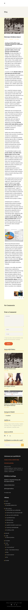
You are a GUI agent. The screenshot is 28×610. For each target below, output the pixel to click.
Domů (6, 501)
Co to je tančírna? (10, 547)
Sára (6, 39)
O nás (6, 543)
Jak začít (7, 533)
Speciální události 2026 (11, 505)
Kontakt (7, 560)
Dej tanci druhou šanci (10, 368)
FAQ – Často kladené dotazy (12, 549)
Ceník (6, 535)
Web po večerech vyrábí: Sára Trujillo (14, 602)
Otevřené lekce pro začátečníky (13, 510)
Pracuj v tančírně (10, 554)
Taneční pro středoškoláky (12, 527)
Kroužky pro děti (10, 530)
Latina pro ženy (9, 522)
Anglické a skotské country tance (13, 525)
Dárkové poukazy (10, 537)
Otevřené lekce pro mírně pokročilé (14, 512)
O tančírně (11, 39)
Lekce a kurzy (8, 508)
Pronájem (7, 540)
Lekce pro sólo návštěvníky (12, 515)
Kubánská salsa (9, 520)
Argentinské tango (10, 517)
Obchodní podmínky (9, 463)
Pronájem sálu (7, 492)
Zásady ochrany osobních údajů (11, 459)
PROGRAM (7, 503)
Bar (7, 557)
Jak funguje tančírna (9, 386)
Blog (7, 552)
